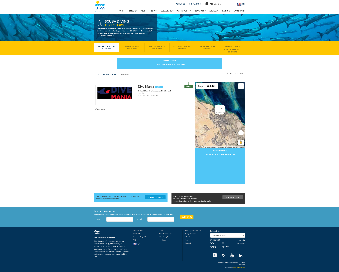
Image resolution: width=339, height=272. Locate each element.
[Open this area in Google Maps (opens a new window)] (199, 146)
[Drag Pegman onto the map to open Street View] (241, 142)
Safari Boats (131, 47)
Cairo (114, 74)
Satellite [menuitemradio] (211, 86)
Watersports (183, 11)
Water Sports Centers (193, 231)
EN (243, 4)
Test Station (207, 47)
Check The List (232, 197)
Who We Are (138, 231)
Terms (242, 147)
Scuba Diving (166, 11)
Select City (215, 231)
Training (225, 11)
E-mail (139, 219)
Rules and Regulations (141, 237)
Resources (199, 11)
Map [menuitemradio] (200, 86)
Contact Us (195, 4)
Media (152, 11)
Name (98, 219)
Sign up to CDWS (155, 197)
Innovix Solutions (239, 268)
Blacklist (188, 243)
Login (161, 231)
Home (120, 11)
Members (132, 11)
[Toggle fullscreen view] (241, 86)
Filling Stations (182, 47)
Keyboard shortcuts (210, 147)
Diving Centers (106, 47)
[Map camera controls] (241, 132)
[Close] (221, 108)
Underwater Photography (232, 49)
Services (213, 11)
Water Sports (157, 47)
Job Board (239, 11)
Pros (142, 11)
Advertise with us (165, 234)
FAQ (134, 240)
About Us (180, 4)
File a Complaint (164, 237)
